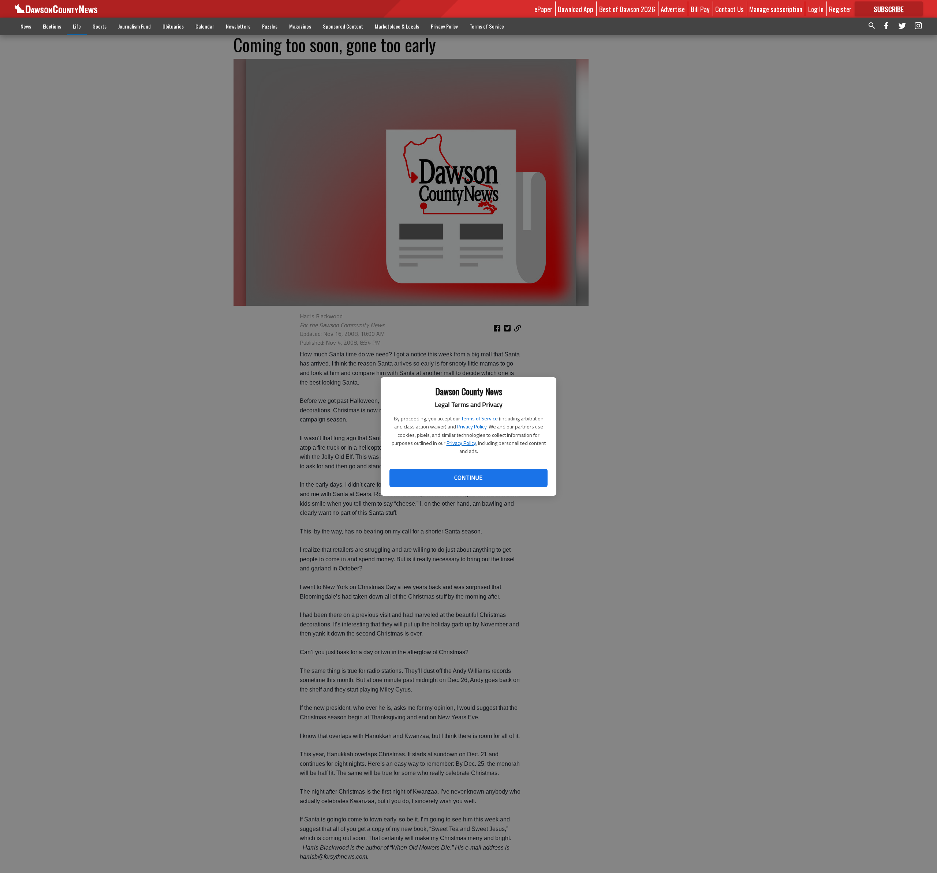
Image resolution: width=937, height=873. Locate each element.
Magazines (300, 26)
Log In (816, 9)
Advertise (673, 9)
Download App (575, 9)
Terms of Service (479, 418)
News (25, 26)
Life (77, 26)
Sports (100, 26)
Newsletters (238, 26)
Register (840, 9)
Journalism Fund (134, 26)
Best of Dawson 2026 (627, 9)
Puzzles (269, 26)
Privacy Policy (471, 426)
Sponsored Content (343, 26)
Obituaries (173, 26)
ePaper (543, 9)
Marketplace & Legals (397, 26)
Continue (468, 477)
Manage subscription (775, 9)
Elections (52, 26)
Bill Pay (700, 9)
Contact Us (729, 9)
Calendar (204, 26)
